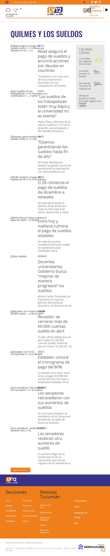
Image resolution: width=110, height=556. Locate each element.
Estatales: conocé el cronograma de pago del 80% (53, 361)
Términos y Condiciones (14, 543)
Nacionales (11, 516)
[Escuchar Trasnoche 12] (106, 9)
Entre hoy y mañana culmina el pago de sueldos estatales (54, 228)
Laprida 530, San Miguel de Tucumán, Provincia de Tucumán (39, 548)
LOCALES (41, 45)
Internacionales (30, 516)
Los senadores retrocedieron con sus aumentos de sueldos (54, 400)
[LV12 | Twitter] (95, 2)
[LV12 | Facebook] (92, 2)
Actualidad (11, 510)
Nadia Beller (46, 512)
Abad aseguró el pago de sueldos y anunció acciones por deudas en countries (54, 60)
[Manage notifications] (103, 549)
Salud (25, 521)
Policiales (27, 500)
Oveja (42, 525)
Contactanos (80, 500)
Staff (76, 506)
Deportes (27, 505)
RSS (76, 523)
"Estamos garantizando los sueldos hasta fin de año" (53, 149)
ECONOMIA (41, 311)
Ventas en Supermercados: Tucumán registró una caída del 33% (90, 99)
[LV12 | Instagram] (100, 2)
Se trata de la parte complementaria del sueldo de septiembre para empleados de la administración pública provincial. (54, 249)
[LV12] (12, 482)
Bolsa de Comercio (44, 531)
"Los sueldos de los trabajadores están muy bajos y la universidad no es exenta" (54, 106)
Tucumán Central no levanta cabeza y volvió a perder (84, 77)
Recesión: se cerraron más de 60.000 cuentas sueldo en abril (53, 324)
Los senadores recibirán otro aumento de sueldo (51, 441)
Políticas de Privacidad (33, 543)
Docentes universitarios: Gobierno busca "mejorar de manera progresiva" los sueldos (52, 276)
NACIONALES (42, 256)
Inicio (8, 500)
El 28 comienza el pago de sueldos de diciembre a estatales (53, 189)
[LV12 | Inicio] (101, 491)
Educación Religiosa (45, 518)
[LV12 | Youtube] (99, 480)
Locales (9, 505)
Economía (10, 521)
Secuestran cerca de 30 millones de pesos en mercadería (85, 89)
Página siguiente (20, 470)
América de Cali (45, 506)
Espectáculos (29, 510)
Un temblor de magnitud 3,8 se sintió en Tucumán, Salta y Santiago (85, 65)
